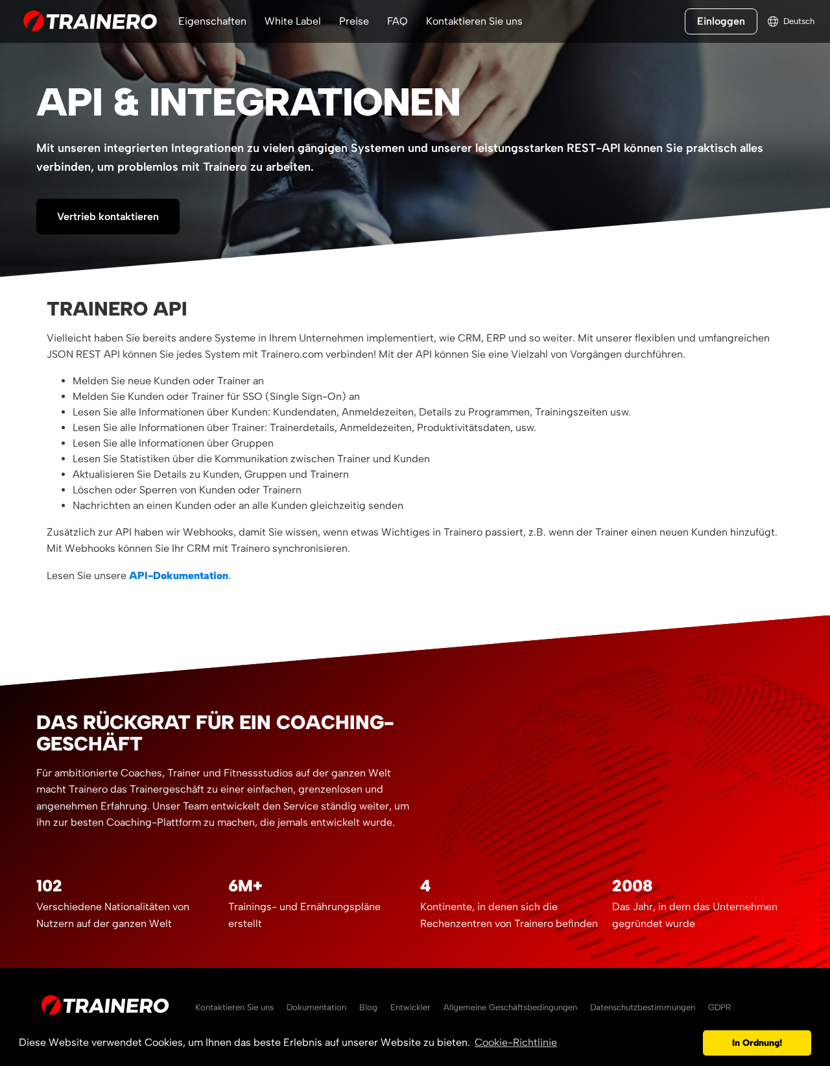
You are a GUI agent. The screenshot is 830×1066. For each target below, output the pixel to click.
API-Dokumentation (178, 575)
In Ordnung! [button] (757, 1042)
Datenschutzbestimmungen (642, 1007)
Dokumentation (316, 1007)
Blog (368, 1007)
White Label (293, 21)
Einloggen (721, 21)
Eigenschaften (212, 21)
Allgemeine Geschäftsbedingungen (510, 1007)
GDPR (719, 1007)
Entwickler (410, 1007)
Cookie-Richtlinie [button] (516, 1042)
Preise (354, 21)
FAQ (397, 21)
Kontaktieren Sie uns (474, 21)
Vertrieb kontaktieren (108, 216)
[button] (689, 1043)
